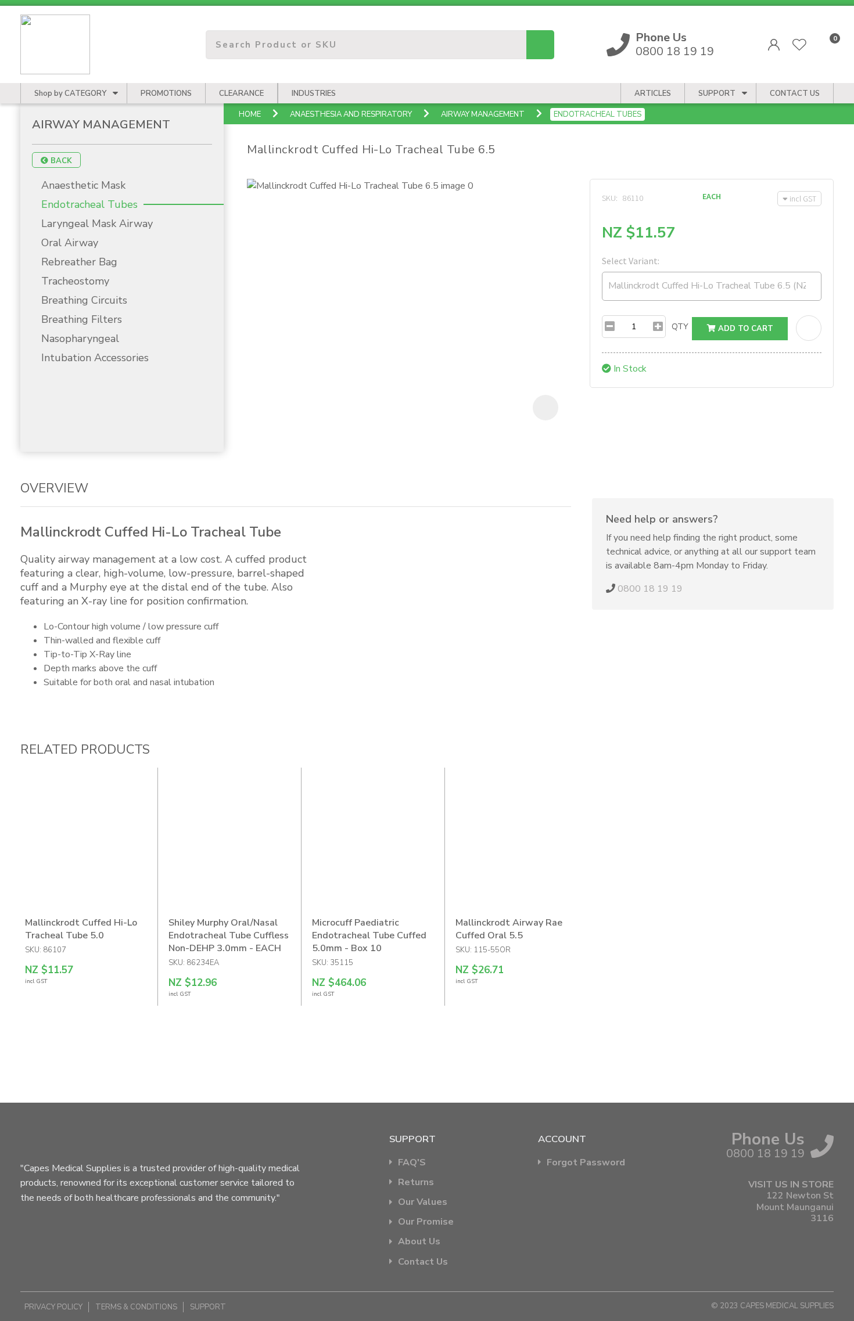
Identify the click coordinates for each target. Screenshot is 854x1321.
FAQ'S (412, 1162)
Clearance (241, 93)
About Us (419, 1241)
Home (250, 114)
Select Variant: (630, 261)
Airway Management (483, 114)
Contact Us (423, 1262)
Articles (652, 93)
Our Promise (426, 1222)
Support (716, 93)
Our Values (422, 1202)
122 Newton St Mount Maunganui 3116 (795, 1207)
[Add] (658, 326)
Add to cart (744, 328)
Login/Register (774, 45)
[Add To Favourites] (808, 328)
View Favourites (799, 45)
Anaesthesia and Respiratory (351, 114)
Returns (416, 1182)
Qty (680, 326)
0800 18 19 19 (675, 45)
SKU (609, 198)
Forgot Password (586, 1162)
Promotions (166, 93)
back (60, 161)
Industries (314, 93)
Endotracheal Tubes (597, 114)
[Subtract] (610, 326)
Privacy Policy (53, 1307)
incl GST (803, 198)
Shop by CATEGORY (70, 93)
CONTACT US (795, 93)
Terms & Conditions (136, 1307)
